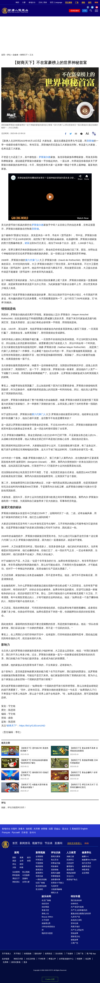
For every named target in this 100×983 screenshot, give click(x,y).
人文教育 (71, 852)
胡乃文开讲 (86, 863)
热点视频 (26, 872)
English (84, 829)
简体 (45, 2)
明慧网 (79, 959)
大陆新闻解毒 (56, 889)
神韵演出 (16, 882)
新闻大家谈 (55, 856)
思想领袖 (54, 870)
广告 (77, 2)
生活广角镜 (46, 900)
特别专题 (75, 896)
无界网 (5, 962)
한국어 (33, 832)
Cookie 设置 (50, 979)
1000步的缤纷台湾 (48, 928)
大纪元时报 (30, 959)
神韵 (17, 2)
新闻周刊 (39, 873)
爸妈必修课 (71, 873)
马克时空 (54, 886)
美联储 (90, 140)
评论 (9, 55)
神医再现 (85, 870)
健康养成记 (86, 866)
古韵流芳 (70, 863)
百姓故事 (74, 933)
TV (85, 11)
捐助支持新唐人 (74, 843)
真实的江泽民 (76, 920)
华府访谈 (39, 876)
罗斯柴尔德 (45, 157)
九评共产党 (75, 917)
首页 (3, 55)
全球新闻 (39, 856)
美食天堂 (45, 910)
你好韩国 (45, 907)
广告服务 (69, 953)
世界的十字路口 (57, 883)
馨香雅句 (70, 866)
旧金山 (57, 829)
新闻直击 (39, 870)
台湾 (21, 861)
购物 (96, 2)
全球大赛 (26, 882)
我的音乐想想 (47, 933)
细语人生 (54, 892)
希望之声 (52, 959)
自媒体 (15, 55)
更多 (25, 962)
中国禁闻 (39, 863)
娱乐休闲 (46, 896)
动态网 (88, 959)
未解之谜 (70, 856)
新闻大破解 (55, 873)
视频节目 (37, 843)
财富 (27, 243)
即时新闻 (16, 875)
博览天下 (16, 878)
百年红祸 (74, 923)
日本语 (24, 832)
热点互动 (54, 860)
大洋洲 (36, 829)
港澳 (21, 857)
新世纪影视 (15, 962)
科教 (21, 867)
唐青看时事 (55, 879)
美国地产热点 (72, 879)
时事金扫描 (55, 863)
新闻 (16, 852)
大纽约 (14, 829)
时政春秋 (54, 866)
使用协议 (48, 953)
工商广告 (74, 943)
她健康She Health (89, 860)
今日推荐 (26, 875)
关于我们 (17, 953)
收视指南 (27, 953)
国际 (14, 857)
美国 (14, 861)
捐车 (90, 2)
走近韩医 (85, 873)
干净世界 (41, 959)
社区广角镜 (40, 883)
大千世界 (45, 920)
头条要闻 (16, 872)
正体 (40, 2)
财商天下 (24, 55)
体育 (29, 861)
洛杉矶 (29, 829)
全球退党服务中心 (66, 959)
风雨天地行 (75, 927)
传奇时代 (74, 904)
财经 (21, 864)
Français (6, 832)
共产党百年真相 (77, 907)
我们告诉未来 (76, 900)
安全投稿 (59, 953)
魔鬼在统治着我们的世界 (81, 913)
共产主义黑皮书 (77, 930)
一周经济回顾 (41, 879)
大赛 (24, 2)
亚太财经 (39, 889)
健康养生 (86, 852)
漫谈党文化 (75, 936)
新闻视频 (40, 852)
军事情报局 (55, 876)
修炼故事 (74, 940)
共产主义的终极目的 (79, 910)
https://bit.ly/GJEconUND (32, 725)
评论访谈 (55, 852)
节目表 (48, 843)
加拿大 (21, 829)
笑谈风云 (70, 860)
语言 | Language (56, 2)
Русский (16, 832)
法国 (51, 829)
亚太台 (65, 829)
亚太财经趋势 (41, 886)
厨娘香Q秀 (46, 923)
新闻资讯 (25, 843)
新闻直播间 (75, 11)
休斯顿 (44, 829)
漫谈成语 (70, 870)
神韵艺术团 (18, 959)
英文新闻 (68, 2)
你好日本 (45, 904)
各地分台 (32, 2)
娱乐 (29, 857)
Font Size (87, 133)
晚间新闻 (39, 866)
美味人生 (45, 913)
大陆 (14, 867)
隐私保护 (38, 953)
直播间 (58, 843)
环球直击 (39, 860)
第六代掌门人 (32, 260)
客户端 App (91, 953)
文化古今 (70, 876)
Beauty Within (47, 917)
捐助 (83, 2)
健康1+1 (85, 856)
